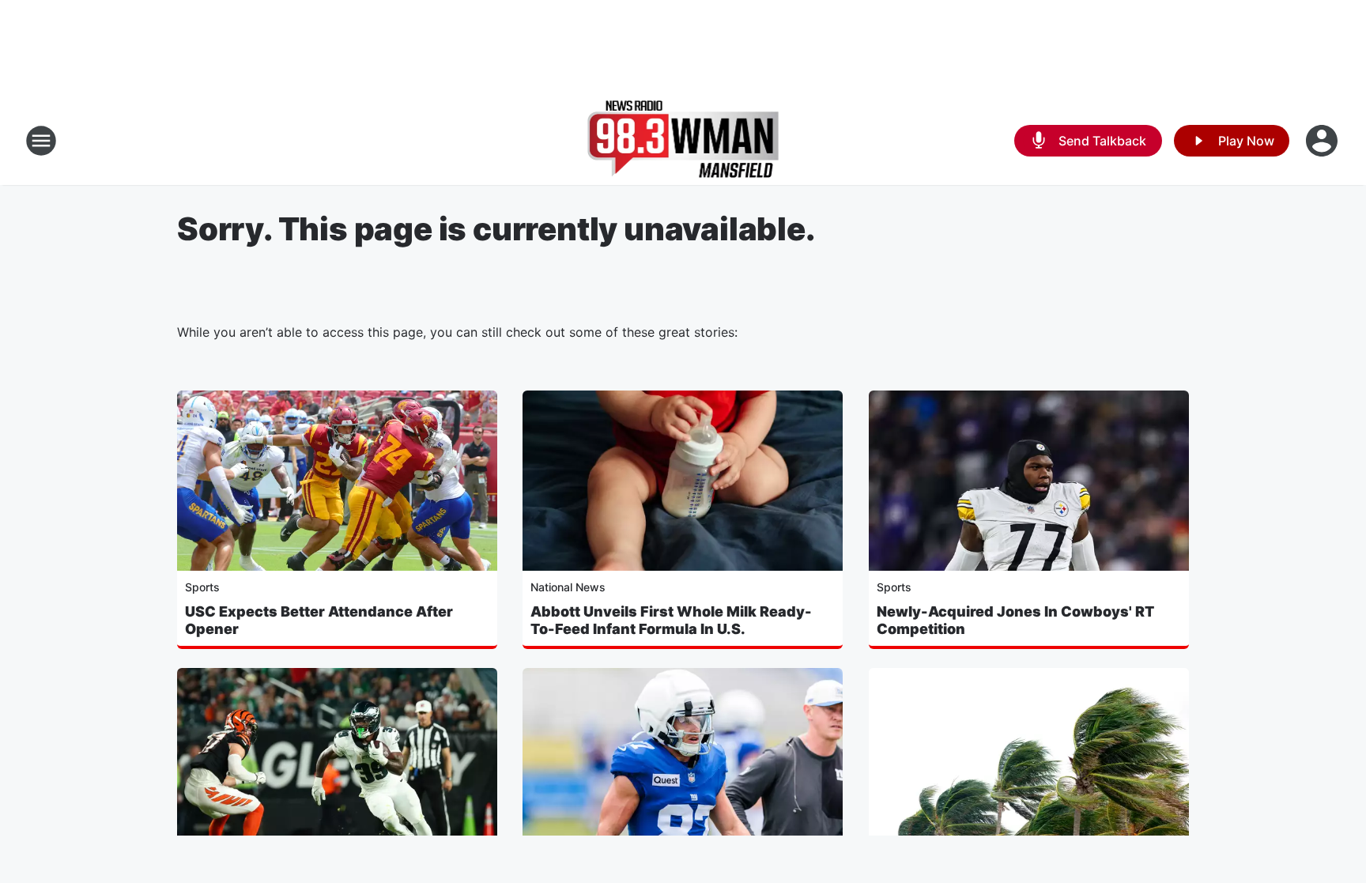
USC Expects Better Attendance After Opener (319, 620)
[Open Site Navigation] (41, 141)
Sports (202, 587)
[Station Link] (683, 141)
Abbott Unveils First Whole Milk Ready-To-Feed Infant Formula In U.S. (671, 620)
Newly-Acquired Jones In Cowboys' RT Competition (1015, 620)
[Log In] (1323, 141)
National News (568, 587)
